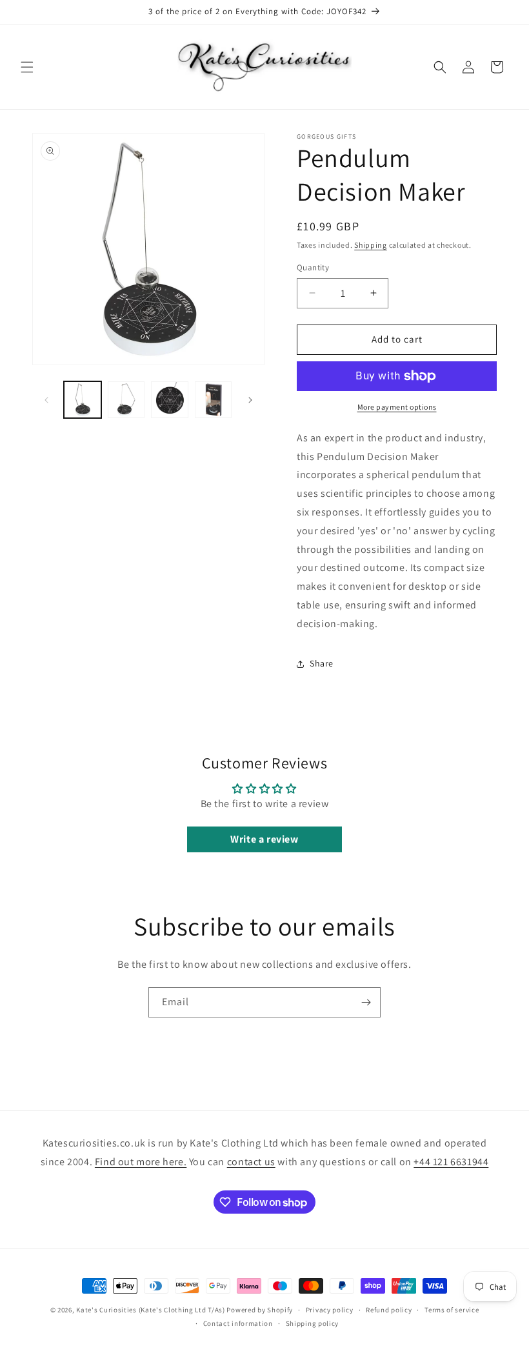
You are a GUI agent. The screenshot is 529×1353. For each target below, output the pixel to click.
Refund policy (389, 1309)
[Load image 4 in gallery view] (213, 400)
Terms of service (451, 1309)
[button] (27, 67)
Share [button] (322, 663)
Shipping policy (312, 1323)
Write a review (264, 839)
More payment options (397, 407)
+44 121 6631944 (451, 1161)
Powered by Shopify (259, 1309)
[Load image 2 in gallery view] (126, 400)
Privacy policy (330, 1309)
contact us (251, 1161)
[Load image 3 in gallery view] (169, 400)
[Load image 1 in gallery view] (82, 400)
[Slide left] (46, 400)
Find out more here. (140, 1161)
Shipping (370, 245)
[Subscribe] (366, 1002)
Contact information (238, 1323)
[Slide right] (250, 400)
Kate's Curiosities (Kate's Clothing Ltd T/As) (150, 1309)
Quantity (313, 267)
